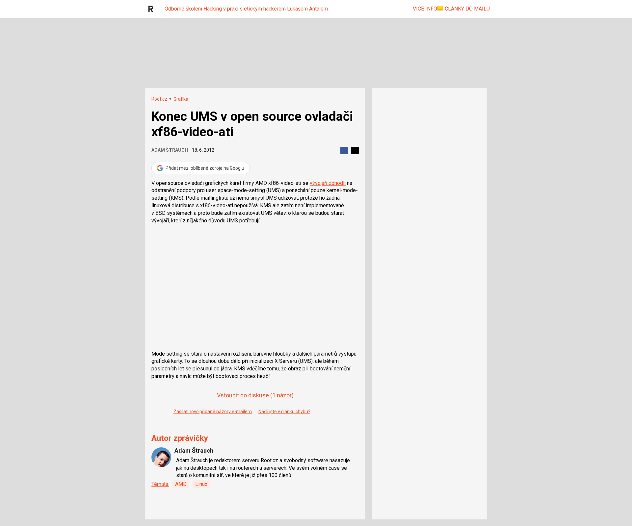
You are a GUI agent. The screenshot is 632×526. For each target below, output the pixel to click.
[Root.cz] (152, 9)
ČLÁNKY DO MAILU (466, 9)
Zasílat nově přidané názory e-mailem (212, 411)
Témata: (160, 484)
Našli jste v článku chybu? (284, 411)
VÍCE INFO (425, 9)
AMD (181, 484)
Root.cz (159, 99)
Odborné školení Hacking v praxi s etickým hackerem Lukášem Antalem (246, 9)
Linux (201, 484)
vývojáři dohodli (328, 183)
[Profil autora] (161, 457)
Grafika (180, 99)
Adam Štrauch (169, 150)
